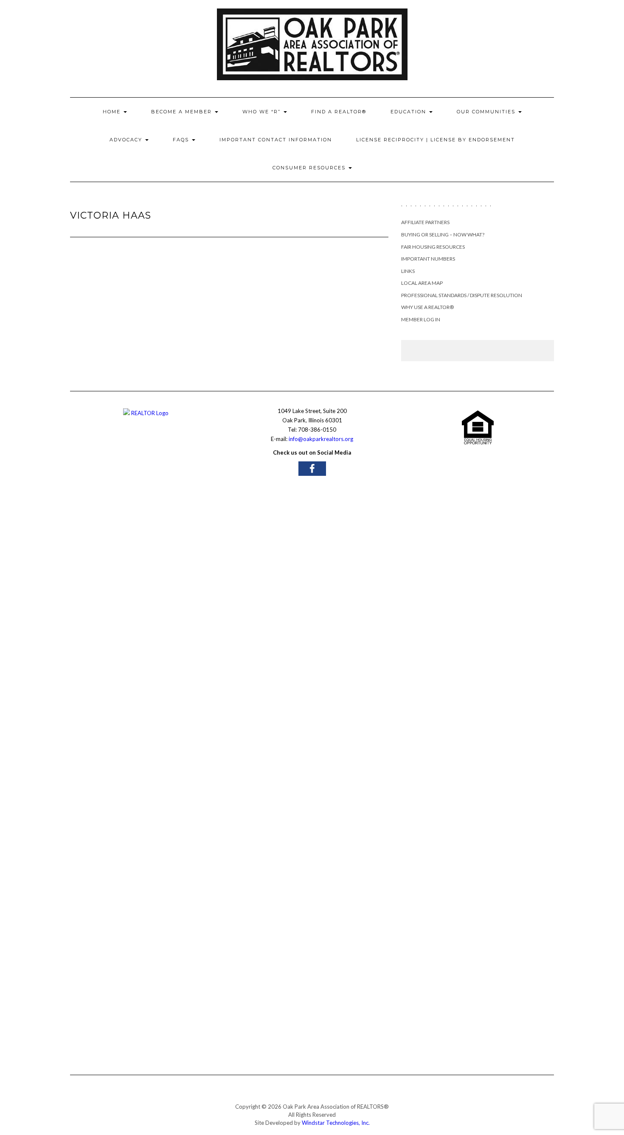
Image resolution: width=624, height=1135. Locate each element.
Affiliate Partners (425, 222)
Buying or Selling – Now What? (442, 234)
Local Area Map (422, 283)
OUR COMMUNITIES (487, 112)
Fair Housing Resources (433, 247)
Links (408, 271)
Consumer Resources (310, 168)
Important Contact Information (275, 140)
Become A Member (182, 112)
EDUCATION (409, 112)
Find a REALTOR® (338, 112)
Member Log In (420, 319)
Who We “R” (262, 112)
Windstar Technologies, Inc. (336, 1122)
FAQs (182, 140)
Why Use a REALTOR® (427, 307)
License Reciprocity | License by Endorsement (435, 140)
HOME (113, 112)
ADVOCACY (127, 140)
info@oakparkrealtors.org (321, 438)
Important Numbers (428, 259)
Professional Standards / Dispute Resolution (461, 295)
